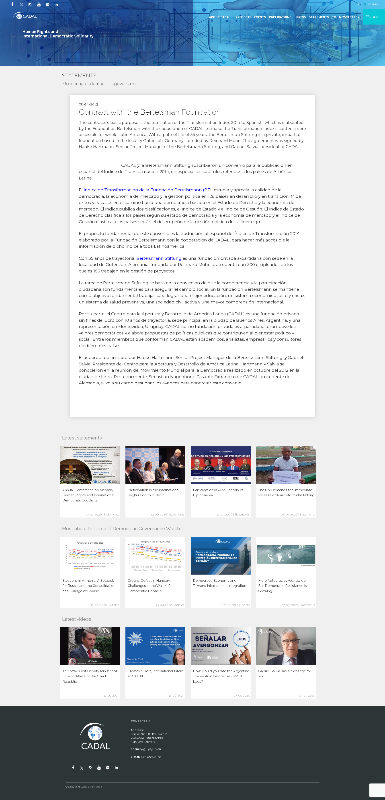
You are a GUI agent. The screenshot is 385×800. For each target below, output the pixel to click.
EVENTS (260, 17)
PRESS (301, 17)
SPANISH (373, 4)
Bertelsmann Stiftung (159, 258)
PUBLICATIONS (280, 17)
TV (334, 17)
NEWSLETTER (349, 17)
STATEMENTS (319, 17)
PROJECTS (243, 17)
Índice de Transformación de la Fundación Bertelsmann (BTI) (148, 189)
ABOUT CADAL (219, 17)
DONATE (375, 17)
